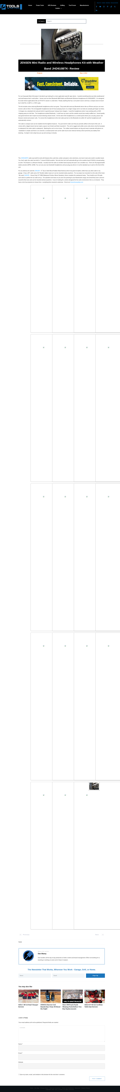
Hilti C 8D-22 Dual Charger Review (28, 1001)
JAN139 (37, 170)
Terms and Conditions (68, 1088)
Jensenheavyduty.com (76, 182)
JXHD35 (26, 175)
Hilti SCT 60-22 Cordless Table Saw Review (94, 1001)
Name (20, 1044)
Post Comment (97, 1078)
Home (31, 1088)
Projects (39, 73)
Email (20, 1053)
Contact (103, 2)
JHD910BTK (24, 158)
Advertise (108, 2)
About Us (99, 2)
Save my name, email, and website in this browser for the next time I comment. (42, 1074)
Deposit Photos (86, 1088)
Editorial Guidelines (55, 1088)
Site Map (37, 1088)
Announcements (114, 2)
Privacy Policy (44, 1088)
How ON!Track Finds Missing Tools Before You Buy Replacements (72, 1001)
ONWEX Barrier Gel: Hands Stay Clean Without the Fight (50, 1001)
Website (20, 1062)
